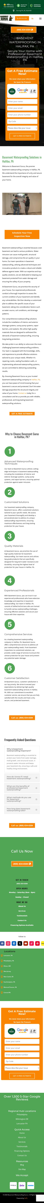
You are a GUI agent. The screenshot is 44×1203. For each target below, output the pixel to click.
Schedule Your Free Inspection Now (22, 234)
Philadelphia (22, 1114)
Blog (22, 1165)
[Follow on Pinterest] (37, 943)
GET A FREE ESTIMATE (22, 413)
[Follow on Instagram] (8, 943)
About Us (22, 1137)
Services (22, 1142)
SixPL (26, 1198)
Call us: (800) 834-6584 (22, 717)
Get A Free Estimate (22, 136)
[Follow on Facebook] (2, 943)
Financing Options (22, 1151)
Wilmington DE (22, 1119)
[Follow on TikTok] (31, 943)
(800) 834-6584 (23, 18)
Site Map (22, 1169)
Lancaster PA (22, 1123)
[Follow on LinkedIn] (14, 943)
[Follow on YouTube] (25, 943)
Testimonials (22, 1146)
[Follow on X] (20, 943)
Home (22, 1133)
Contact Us (22, 1155)
